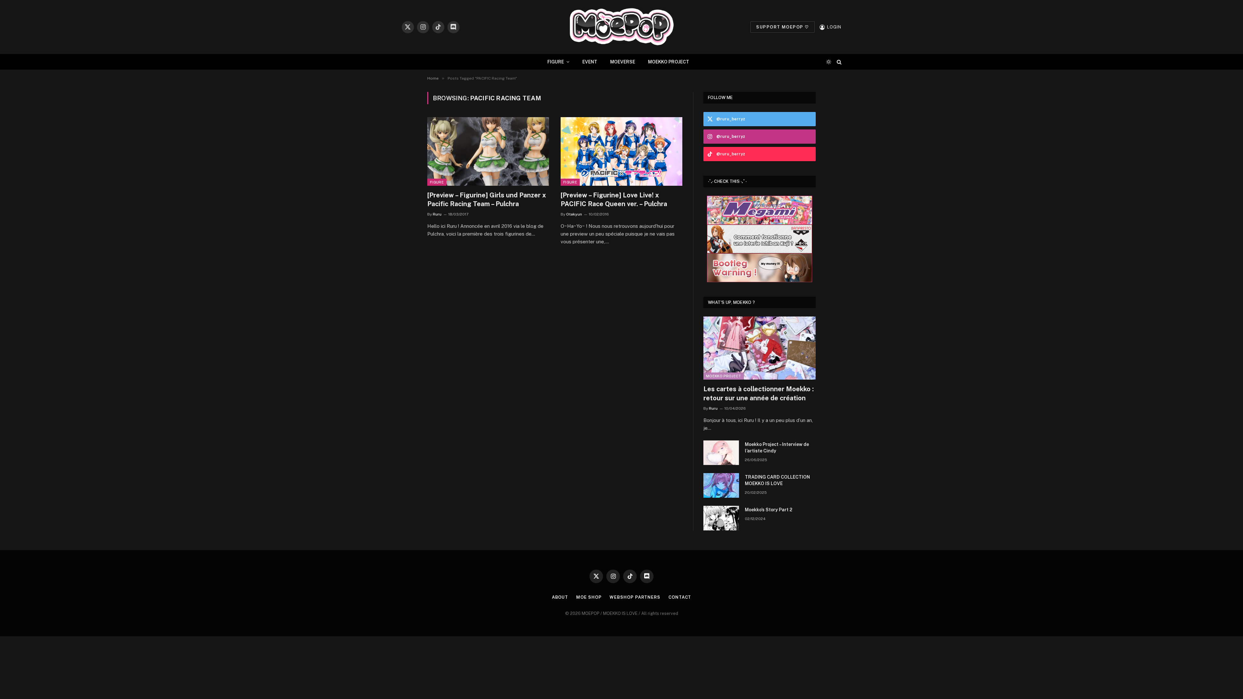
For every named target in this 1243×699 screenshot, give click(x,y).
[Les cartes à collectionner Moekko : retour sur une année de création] (759, 348)
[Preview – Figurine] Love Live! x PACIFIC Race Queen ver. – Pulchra (614, 199)
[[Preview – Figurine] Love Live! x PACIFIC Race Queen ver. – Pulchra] (621, 151)
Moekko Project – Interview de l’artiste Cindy (777, 447)
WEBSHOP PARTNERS (635, 597)
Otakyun (574, 214)
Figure (437, 182)
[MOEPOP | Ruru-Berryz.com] (621, 27)
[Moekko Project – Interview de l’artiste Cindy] (721, 452)
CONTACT (679, 597)
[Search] (838, 62)
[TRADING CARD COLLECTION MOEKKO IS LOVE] (721, 485)
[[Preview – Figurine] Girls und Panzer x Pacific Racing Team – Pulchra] (488, 151)
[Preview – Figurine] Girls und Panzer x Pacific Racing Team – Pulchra (486, 199)
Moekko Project (723, 376)
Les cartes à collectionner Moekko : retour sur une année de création (758, 393)
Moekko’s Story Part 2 (768, 509)
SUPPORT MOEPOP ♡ (782, 27)
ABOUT (560, 597)
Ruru (437, 214)
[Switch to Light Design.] (829, 61)
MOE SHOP (588, 597)
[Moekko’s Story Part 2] (721, 518)
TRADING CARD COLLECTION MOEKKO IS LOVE (777, 480)
